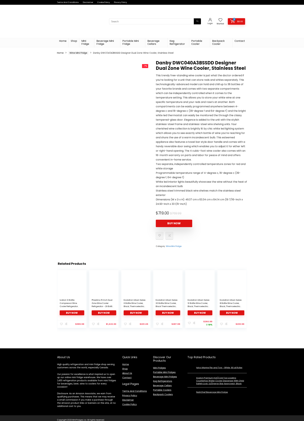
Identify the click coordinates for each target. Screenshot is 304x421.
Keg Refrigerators (162, 381)
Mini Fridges (159, 367)
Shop (74, 41)
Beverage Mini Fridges (165, 376)
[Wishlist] (220, 20)
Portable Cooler (196, 42)
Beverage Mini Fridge (105, 42)
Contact (239, 41)
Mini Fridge (85, 42)
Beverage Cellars (153, 42)
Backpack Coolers (163, 394)
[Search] (197, 21)
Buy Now (174, 223)
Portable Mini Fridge (130, 42)
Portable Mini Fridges (164, 372)
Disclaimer (88, 2)
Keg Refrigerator (177, 42)
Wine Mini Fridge (78, 52)
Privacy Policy (120, 2)
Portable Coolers (162, 390)
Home (62, 41)
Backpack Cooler (218, 42)
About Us (127, 373)
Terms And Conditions (68, 2)
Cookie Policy (103, 2)
